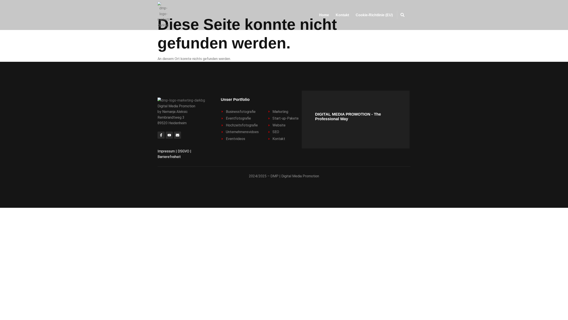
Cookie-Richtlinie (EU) (374, 15)
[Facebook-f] (161, 135)
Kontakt (342, 15)
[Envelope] (177, 135)
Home (324, 15)
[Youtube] (169, 135)
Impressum (166, 151)
